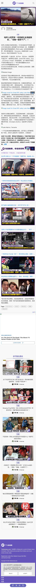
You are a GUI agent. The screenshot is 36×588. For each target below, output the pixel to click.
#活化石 (17, 306)
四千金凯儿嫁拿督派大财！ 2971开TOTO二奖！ (15, 205)
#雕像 (30, 306)
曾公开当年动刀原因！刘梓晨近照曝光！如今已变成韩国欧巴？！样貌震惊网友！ (18, 523)
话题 (18, 34)
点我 (5, 144)
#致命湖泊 (23, 306)
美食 (2, 579)
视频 (2, 581)
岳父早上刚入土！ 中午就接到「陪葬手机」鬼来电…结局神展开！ (18, 156)
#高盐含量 (4, 309)
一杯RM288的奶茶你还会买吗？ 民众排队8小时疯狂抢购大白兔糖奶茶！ (18, 181)
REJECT (10, 573)
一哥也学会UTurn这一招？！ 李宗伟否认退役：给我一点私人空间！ (18, 254)
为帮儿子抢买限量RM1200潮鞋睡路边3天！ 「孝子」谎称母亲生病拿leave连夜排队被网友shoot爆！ (18, 229)
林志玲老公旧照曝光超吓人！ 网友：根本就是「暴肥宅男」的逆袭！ (18, 276)
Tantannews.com (6, 549)
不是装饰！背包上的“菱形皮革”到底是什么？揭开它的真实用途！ (18, 437)
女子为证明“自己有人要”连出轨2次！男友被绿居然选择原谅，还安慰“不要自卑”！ (18, 380)
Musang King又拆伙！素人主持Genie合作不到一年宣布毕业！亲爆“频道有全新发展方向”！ (18, 409)
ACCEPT (25, 573)
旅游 (2, 577)
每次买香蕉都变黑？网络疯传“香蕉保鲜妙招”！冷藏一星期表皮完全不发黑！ (18, 495)
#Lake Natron (9, 306)
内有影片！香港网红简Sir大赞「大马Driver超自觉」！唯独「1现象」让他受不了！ (18, 466)
